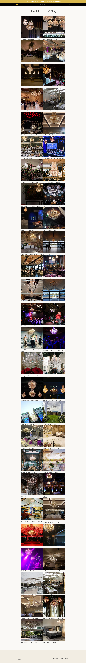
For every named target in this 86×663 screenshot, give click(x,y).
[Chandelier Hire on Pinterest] (18, 659)
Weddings (36, 653)
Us (31, 653)
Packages (47, 653)
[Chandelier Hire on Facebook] (16, 659)
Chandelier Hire (43, 4)
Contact (53, 653)
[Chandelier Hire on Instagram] (20, 659)
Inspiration (41, 653)
